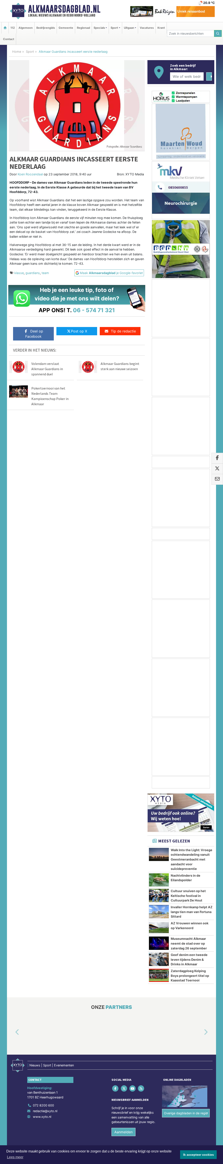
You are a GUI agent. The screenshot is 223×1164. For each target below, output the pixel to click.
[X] (124, 1088)
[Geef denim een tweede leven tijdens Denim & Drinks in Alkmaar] (159, 959)
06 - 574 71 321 (94, 310)
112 (12, 27)
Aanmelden (123, 1132)
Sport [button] (114, 27)
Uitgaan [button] (129, 27)
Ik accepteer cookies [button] (198, 1154)
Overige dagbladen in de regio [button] (186, 1113)
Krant (161, 27)
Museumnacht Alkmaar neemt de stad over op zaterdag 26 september (189, 943)
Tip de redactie (123, 331)
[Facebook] (116, 1088)
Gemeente (66, 27)
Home (16, 51)
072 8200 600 (43, 1105)
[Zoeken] (218, 33)
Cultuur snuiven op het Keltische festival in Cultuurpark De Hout (188, 895)
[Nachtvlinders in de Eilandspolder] (159, 880)
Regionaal (83, 27)
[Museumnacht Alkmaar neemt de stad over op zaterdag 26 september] (159, 943)
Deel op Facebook (34, 334)
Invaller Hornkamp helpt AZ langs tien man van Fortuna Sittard (192, 911)
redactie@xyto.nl (45, 1111)
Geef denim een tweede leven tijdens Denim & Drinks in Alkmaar (189, 959)
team (45, 273)
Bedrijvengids (45, 27)
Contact (8, 39)
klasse (19, 273)
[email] (217, 479)
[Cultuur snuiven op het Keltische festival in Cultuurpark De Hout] (159, 895)
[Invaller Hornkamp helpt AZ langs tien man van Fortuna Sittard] (159, 911)
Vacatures (147, 27)
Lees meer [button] (15, 1157)
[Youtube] (132, 1088)
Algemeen (26, 27)
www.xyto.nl (42, 1116)
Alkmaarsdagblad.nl (64, 9)
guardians (32, 273)
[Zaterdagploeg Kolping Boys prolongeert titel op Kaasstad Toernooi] (159, 975)
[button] (12, 1032)
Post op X (79, 331)
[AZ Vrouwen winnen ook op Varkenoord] (159, 927)
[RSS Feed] (141, 1088)
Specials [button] (99, 27)
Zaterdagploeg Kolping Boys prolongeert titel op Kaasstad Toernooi (190, 975)
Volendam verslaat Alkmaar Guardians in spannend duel (47, 368)
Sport (30, 51)
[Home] (5, 27)
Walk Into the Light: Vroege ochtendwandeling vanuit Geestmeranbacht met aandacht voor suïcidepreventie (191, 859)
